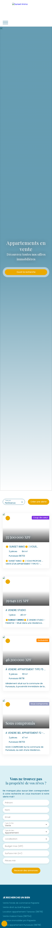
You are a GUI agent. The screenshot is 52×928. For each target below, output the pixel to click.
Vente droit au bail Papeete (16, 907)
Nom (7, 810)
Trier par (8, 501)
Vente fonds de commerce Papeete (21, 903)
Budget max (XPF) (14, 846)
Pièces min (10, 860)
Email (7, 817)
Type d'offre (9, 823)
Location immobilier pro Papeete (19, 920)
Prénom (9, 802)
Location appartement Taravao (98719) (23, 911)
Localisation (11, 839)
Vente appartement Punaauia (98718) (22, 925)
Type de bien (9, 830)
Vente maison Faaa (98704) (17, 916)
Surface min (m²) (13, 853)
